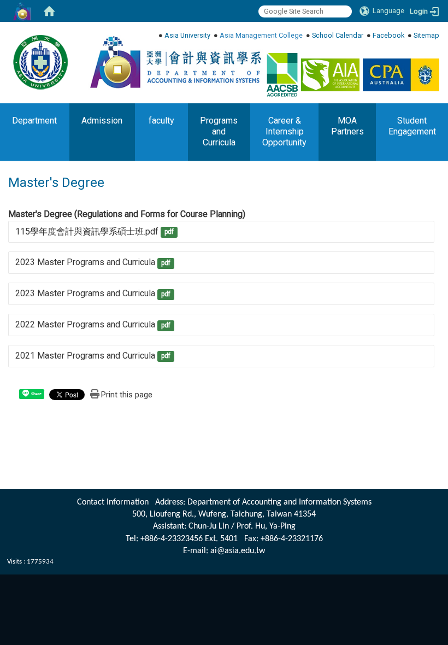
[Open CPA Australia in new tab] (401, 75)
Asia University (187, 35)
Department (34, 120)
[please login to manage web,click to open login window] (22, 11)
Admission (101, 120)
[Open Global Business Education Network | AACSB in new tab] (282, 75)
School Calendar (337, 35)
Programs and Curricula (219, 131)
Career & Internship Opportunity (284, 131)
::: (435, 35)
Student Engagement (412, 126)
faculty (161, 120)
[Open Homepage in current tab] (49, 11)
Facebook (388, 35)
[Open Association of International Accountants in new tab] (330, 75)
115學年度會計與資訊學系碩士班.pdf (86, 231)
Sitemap (426, 35)
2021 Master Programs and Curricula (85, 355)
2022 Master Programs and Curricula (85, 324)
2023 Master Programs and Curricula (85, 262)
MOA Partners (347, 126)
